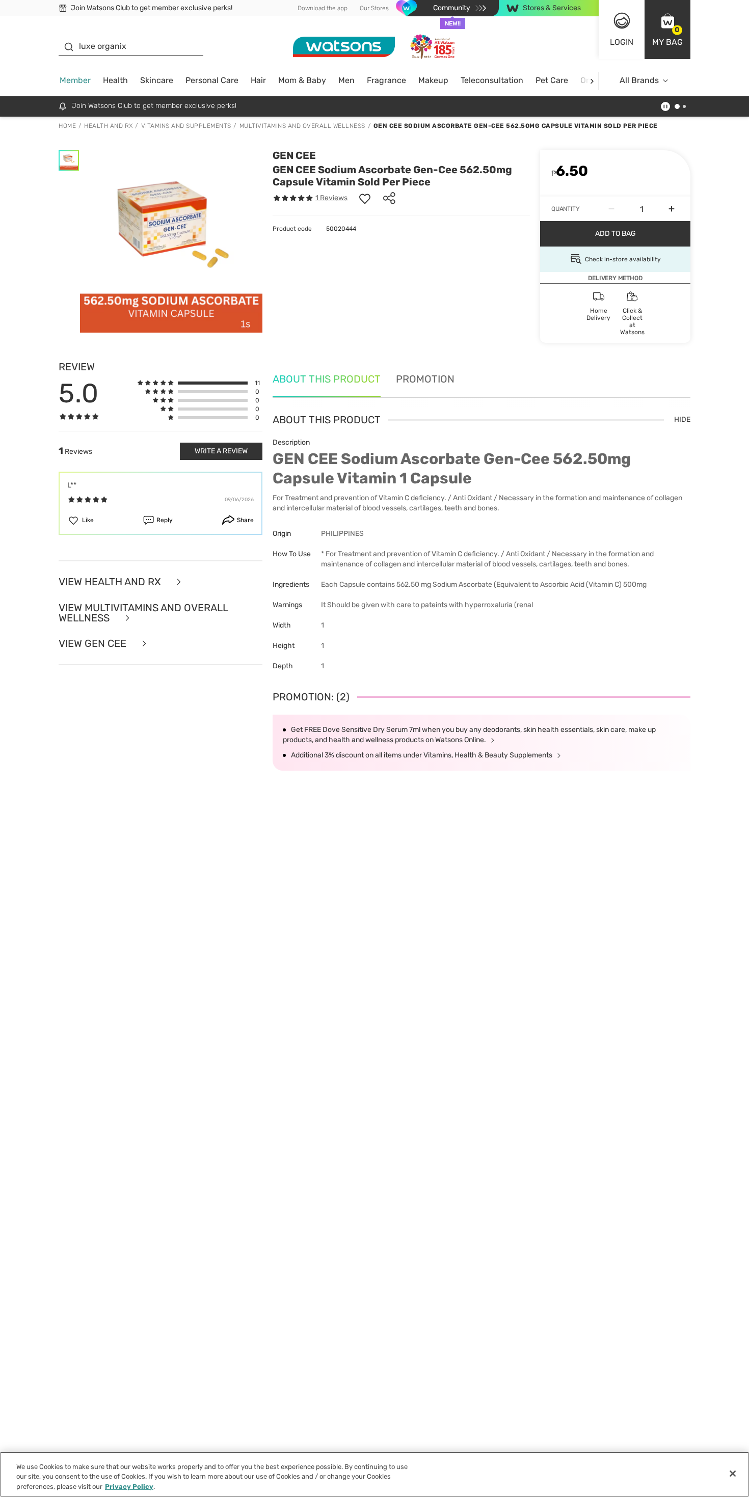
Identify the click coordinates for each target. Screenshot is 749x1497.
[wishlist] (364, 198)
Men (346, 80)
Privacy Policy (129, 1486)
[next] (591, 80)
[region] (374, 1474)
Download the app (322, 8)
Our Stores (374, 8)
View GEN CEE (94, 643)
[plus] (671, 209)
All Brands (639, 80)
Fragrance (386, 80)
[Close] (732, 1473)
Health (115, 80)
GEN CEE (294, 155)
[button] (667, 29)
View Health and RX (111, 582)
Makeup (433, 80)
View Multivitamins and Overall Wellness (143, 613)
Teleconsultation (492, 80)
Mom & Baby (302, 80)
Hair (258, 80)
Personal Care (211, 80)
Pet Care (552, 80)
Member (75, 80)
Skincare (156, 80)
